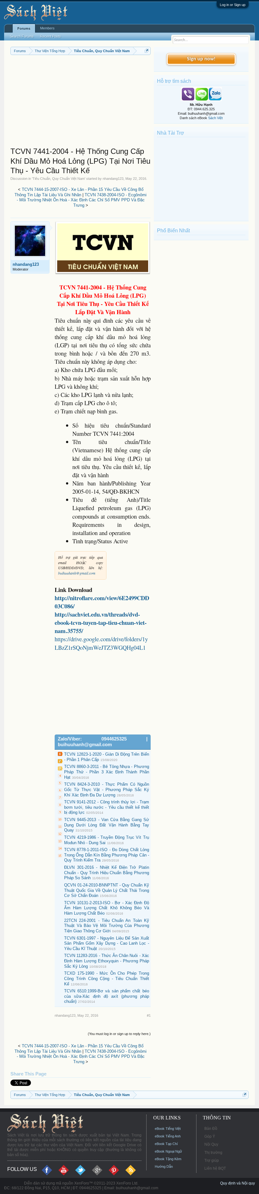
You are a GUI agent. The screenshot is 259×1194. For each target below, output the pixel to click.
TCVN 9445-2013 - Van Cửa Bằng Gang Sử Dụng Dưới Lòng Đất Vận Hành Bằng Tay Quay (106, 824)
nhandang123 (113, 178)
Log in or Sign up (232, 5)
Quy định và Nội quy (237, 1183)
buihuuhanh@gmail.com (76, 573)
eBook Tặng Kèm (168, 1159)
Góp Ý (209, 1136)
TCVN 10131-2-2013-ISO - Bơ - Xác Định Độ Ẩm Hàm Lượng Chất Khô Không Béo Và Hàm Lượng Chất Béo (106, 908)
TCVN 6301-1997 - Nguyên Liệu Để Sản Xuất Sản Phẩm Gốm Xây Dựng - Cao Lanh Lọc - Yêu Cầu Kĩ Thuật (106, 943)
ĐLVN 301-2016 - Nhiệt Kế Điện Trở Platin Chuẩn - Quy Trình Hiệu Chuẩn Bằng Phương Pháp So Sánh (106, 872)
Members (47, 28)
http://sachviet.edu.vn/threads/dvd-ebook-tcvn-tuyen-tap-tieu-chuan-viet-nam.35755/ (101, 622)
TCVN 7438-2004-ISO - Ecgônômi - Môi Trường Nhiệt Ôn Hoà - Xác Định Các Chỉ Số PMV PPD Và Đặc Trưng (82, 200)
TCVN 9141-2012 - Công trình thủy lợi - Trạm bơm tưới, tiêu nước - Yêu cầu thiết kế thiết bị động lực (106, 807)
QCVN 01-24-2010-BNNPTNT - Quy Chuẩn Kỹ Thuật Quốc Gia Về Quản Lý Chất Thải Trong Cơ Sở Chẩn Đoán (106, 890)
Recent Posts (50, 36)
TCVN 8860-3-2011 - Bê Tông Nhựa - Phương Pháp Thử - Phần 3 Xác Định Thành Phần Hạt (106, 771)
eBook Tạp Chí (166, 1144)
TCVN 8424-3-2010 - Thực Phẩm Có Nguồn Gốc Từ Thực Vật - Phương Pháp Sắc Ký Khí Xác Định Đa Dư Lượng (106, 789)
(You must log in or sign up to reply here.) (119, 1034)
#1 (149, 1015)
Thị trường (213, 1152)
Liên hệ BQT (215, 1168)
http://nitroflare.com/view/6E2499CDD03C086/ (102, 602)
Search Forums (22, 36)
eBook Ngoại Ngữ (168, 1151)
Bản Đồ (210, 1128)
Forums (23, 28)
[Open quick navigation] (147, 51)
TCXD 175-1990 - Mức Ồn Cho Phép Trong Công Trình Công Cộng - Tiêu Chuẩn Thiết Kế (106, 978)
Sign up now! (201, 59)
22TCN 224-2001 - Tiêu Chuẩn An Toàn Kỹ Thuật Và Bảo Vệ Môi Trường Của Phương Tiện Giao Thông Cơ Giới (106, 925)
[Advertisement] (80, 102)
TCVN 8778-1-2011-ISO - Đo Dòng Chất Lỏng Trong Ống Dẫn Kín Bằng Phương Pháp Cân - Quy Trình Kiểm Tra (106, 854)
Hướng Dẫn (164, 1166)
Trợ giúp (211, 1160)
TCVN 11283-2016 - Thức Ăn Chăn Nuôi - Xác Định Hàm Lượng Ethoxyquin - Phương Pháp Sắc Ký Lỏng (106, 960)
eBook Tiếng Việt (168, 1128)
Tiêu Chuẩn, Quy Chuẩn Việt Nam (59, 178)
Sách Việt (215, 118)
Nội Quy (211, 1144)
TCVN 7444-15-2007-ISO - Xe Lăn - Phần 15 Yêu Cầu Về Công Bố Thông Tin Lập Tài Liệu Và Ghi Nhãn (79, 192)
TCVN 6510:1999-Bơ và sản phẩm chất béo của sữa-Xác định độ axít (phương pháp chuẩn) (106, 996)
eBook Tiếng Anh (168, 1136)
